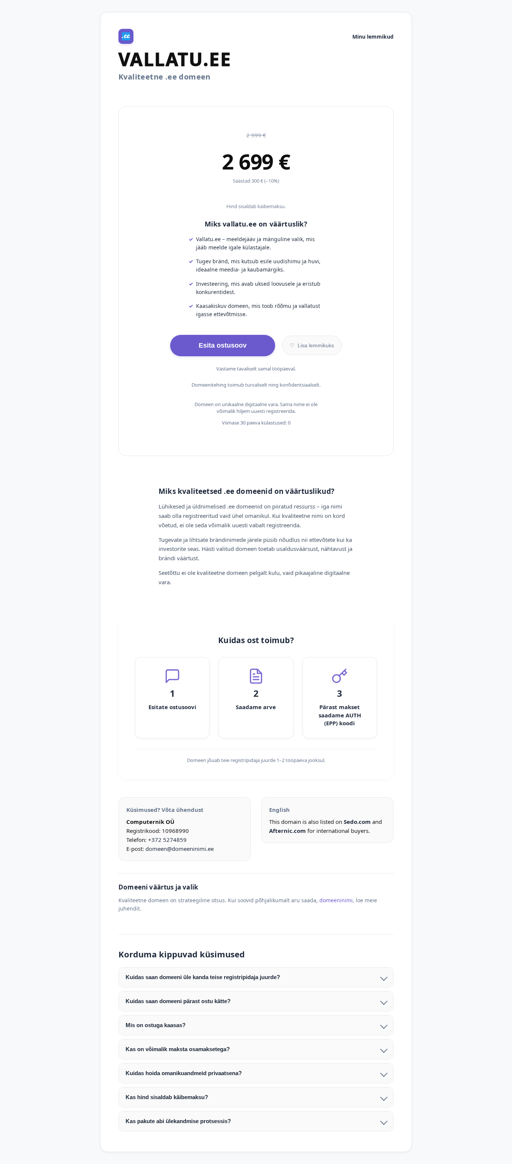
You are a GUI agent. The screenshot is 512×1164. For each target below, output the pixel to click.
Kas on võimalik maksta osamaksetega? (178, 1049)
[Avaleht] (125, 36)
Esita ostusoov (223, 345)
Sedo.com (357, 821)
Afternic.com (287, 830)
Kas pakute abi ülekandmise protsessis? (178, 1121)
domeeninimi (336, 900)
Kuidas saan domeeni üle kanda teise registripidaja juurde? (203, 977)
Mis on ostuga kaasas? (156, 1025)
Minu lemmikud (373, 36)
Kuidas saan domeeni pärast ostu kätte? (178, 1001)
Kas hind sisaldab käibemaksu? (167, 1097)
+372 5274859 (167, 839)
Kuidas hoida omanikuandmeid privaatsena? (184, 1073)
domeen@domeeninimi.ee (179, 848)
